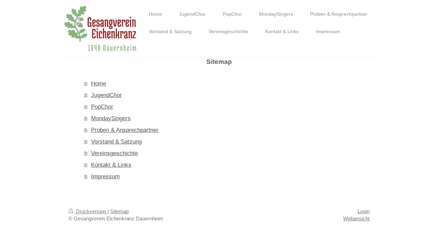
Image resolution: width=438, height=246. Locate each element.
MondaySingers (111, 118)
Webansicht (356, 218)
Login (364, 211)
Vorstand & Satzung (116, 141)
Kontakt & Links (111, 165)
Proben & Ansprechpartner (124, 130)
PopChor (102, 107)
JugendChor (106, 95)
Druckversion (91, 211)
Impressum (105, 176)
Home (98, 83)
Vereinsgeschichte (114, 153)
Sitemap (119, 211)
